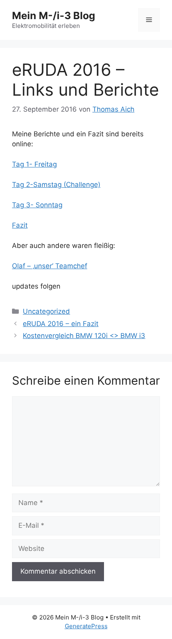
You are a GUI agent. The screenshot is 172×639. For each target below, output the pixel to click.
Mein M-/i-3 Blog (53, 16)
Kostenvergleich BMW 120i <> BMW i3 (84, 336)
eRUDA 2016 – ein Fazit (60, 324)
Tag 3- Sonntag (37, 205)
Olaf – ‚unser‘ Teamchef (49, 266)
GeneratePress (86, 626)
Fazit (20, 225)
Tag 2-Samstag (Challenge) (56, 185)
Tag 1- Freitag (34, 164)
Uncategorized (46, 311)
